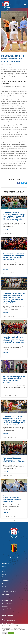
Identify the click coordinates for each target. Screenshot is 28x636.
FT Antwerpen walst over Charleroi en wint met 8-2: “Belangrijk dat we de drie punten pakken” (12, 499)
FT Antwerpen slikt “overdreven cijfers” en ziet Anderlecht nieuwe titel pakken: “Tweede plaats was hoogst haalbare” (14, 580)
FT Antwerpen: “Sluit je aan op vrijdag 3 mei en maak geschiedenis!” (13, 618)
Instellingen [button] (4, 633)
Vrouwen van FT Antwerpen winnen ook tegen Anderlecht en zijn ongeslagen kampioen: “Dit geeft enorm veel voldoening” (14, 540)
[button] (18, 183)
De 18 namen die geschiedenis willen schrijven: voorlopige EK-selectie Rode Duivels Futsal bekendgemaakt (14, 257)
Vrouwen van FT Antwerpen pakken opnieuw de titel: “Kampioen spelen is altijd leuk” (14, 460)
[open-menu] (25, 3)
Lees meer (5, 229)
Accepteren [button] (11, 633)
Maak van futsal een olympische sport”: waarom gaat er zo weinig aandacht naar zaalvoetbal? (14, 379)
